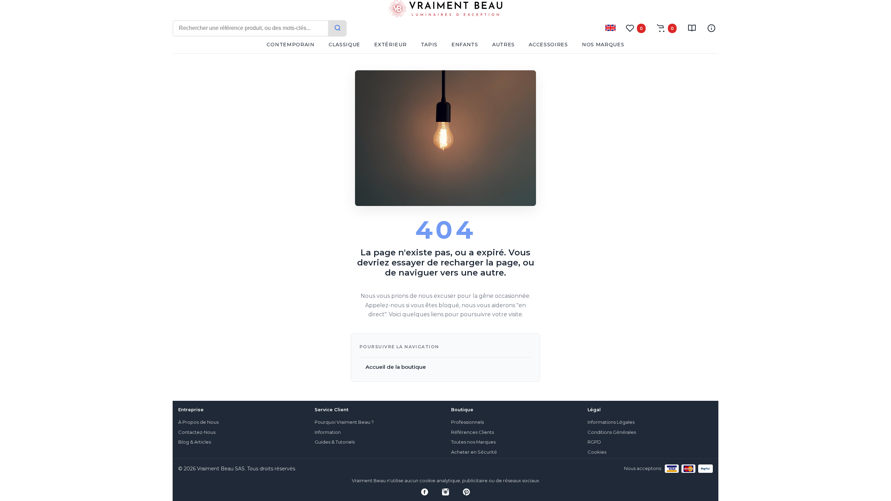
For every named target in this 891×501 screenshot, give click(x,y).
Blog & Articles (194, 442)
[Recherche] (338, 28)
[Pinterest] (466, 491)
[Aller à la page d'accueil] (445, 10)
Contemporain (290, 44)
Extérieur (390, 44)
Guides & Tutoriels (335, 442)
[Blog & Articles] (692, 28)
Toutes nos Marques (473, 442)
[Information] (711, 28)
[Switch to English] (610, 28)
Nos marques (603, 44)
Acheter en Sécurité (474, 452)
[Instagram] (445, 491)
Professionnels (467, 422)
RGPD (594, 442)
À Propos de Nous (198, 422)
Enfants (464, 44)
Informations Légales (611, 422)
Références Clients (472, 432)
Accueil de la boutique (395, 367)
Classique (344, 44)
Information (328, 432)
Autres (503, 44)
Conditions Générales (612, 432)
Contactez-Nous (196, 432)
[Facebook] (424, 491)
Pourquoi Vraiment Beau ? (344, 422)
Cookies (597, 452)
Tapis (429, 44)
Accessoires (548, 44)
